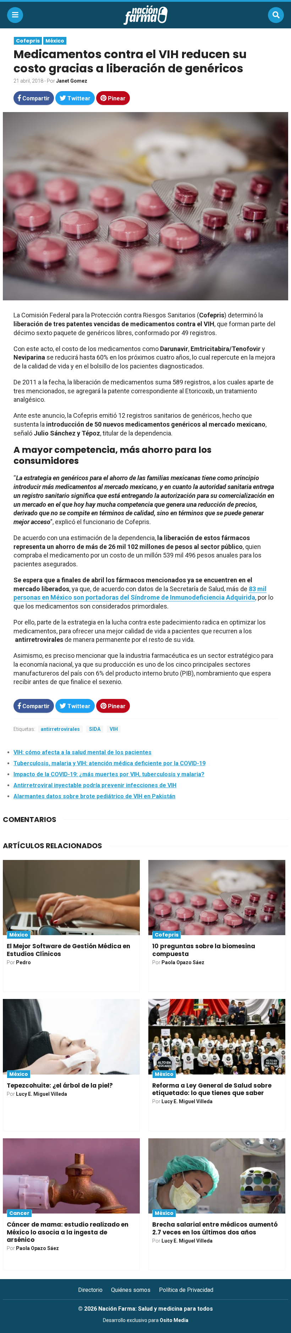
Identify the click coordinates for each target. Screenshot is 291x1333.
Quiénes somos (130, 1290)
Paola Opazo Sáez (182, 962)
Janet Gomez (71, 81)
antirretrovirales (60, 729)
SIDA (94, 729)
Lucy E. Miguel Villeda (41, 1094)
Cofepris (28, 40)
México (54, 40)
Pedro (23, 962)
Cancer (19, 1213)
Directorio (90, 1290)
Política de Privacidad (186, 1290)
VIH (114, 729)
